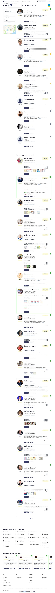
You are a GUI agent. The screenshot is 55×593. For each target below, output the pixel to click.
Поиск (10, 22)
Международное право (20, 541)
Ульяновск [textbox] (6, 13)
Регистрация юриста (19, 577)
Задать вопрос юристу (6, 582)
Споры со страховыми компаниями (8, 543)
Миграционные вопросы (45, 542)
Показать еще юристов (34, 515)
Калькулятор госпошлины (7, 585)
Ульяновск (12, 1)
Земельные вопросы (32, 533)
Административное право (21, 531)
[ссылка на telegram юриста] (35, 51)
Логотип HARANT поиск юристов (6, 1)
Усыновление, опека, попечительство (45, 540)
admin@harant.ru (37, 588)
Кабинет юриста (49, 1)
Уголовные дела (19, 545)
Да (10, 5)
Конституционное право (45, 538)
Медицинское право (8, 538)
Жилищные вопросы (8, 534)
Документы (30, 580)
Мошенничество (32, 538)
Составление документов (20, 544)
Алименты (31, 540)
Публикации (29, 1)
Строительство (44, 533)
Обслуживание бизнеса (20, 534)
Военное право (19, 540)
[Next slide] (52, 562)
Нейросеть (4, 583)
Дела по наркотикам (32, 541)
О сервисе (30, 582)
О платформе (31, 577)
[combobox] (9, 13)
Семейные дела (7, 541)
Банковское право (44, 537)
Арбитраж (6, 531)
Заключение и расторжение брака (34, 537)
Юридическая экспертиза (33, 531)
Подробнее (31, 21)
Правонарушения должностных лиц (46, 545)
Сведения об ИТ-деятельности (43, 588)
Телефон (26, 21)
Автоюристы (7, 546)
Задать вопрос (24, 1)
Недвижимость (32, 534)
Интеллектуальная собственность (34, 544)
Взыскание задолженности (9, 533)
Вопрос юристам (41, 1)
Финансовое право (44, 543)
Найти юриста (17, 1)
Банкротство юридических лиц (21, 538)
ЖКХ (30, 545)
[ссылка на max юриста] (35, 21)
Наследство (6, 540)
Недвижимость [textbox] (6, 15)
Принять (34, 591)
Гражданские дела (20, 537)
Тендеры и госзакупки (45, 534)
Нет (13, 5)
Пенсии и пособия (44, 531)
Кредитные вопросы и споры (21, 533)
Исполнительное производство (9, 537)
